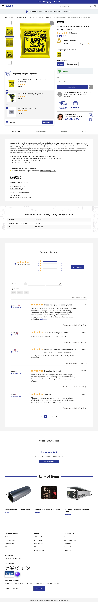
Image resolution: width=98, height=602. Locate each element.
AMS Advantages (39, 537)
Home (6, 17)
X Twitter (28, 568)
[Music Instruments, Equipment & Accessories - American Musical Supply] (9, 6)
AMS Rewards (38, 543)
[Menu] (3, 6)
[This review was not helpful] (85, 325)
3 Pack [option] (60, 64)
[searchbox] (17, 283)
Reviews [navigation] (64, 132)
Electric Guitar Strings (16, 189)
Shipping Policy (9, 543)
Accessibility (67, 543)
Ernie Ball (19, 17)
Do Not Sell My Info (70, 540)
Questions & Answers (49, 441)
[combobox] (75, 6)
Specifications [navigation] (40, 132)
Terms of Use (68, 550)
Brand (12, 17)
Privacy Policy (68, 537)
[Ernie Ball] (15, 180)
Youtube (7, 568)
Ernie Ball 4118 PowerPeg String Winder (30, 94)
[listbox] (75, 54)
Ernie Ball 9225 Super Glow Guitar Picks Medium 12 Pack (77, 510)
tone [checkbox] (26, 293)
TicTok (22, 568)
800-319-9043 (72, 118)
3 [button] (52, 416)
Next (91, 494)
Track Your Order (10, 540)
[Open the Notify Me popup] (59, 94)
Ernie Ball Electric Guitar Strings (44, 17)
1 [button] (45, 416)
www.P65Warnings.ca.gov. (48, 171)
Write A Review (77, 267)
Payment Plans (39, 540)
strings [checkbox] (13, 293)
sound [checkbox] (20, 293)
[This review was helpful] (82, 325)
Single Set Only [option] (72, 64)
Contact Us (8, 537)
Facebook (17, 568)
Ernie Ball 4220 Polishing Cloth (27, 108)
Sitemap (36, 547)
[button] (95, 6)
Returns (7, 547)
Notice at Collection (70, 547)
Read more (43, 319)
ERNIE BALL (25, 182)
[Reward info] (89, 44)
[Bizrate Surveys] (11, 575)
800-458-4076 (16, 558)
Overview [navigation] (16, 132)
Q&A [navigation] (84, 132)
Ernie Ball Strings (29, 17)
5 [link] (66, 33)
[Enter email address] (21, 588)
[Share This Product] (51, 23)
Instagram (12, 568)
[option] (59, 54)
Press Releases (39, 550)
